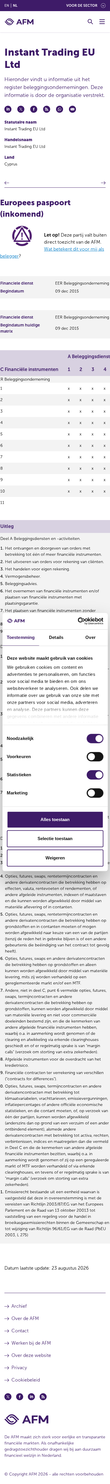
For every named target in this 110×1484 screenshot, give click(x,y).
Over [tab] (90, 637)
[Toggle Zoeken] (90, 21)
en (6, 6)
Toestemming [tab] (21, 637)
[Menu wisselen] (102, 21)
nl (15, 6)
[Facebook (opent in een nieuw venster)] (19, 1396)
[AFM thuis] (19, 21)
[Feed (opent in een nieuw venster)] (43, 1396)
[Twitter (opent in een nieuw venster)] (7, 1396)
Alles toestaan (55, 819)
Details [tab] (56, 637)
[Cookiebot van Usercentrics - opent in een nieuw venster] (78, 621)
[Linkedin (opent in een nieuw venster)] (31, 1396)
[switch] (95, 756)
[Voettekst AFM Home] (55, 1419)
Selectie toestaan (55, 838)
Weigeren (55, 857)
